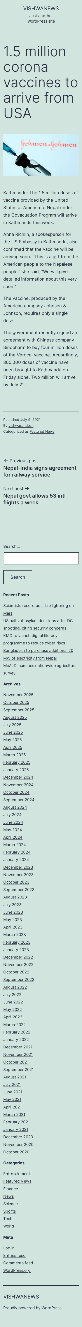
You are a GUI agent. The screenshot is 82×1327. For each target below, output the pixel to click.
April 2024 (13, 837)
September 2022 (18, 979)
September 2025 (18, 710)
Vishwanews (41, 8)
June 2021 (12, 1092)
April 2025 (12, 747)
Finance (10, 1188)
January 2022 (16, 1039)
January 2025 (16, 769)
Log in (9, 1248)
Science (10, 1203)
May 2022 (12, 1009)
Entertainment (16, 1173)
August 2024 (15, 807)
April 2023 (12, 927)
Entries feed (14, 1255)
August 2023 (15, 897)
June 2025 (13, 732)
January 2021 (15, 1129)
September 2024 (19, 799)
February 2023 (16, 942)
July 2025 (12, 724)
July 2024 (12, 814)
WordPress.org (17, 1270)
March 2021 (14, 1114)
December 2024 (18, 777)
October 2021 (16, 1062)
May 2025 (12, 739)
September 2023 (18, 889)
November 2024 (18, 785)
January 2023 (16, 949)
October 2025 (16, 702)
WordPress (51, 1308)
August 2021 (14, 1077)
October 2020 (16, 1152)
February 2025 (16, 762)
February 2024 (17, 852)
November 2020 (18, 1144)
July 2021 (12, 1084)
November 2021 (18, 1054)
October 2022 (16, 972)
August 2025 (15, 717)
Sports (9, 1211)
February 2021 (16, 1122)
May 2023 (12, 919)
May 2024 (12, 829)
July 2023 (12, 904)
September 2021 (18, 1069)
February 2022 (16, 1032)
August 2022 (15, 987)
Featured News (42, 431)
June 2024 (13, 822)
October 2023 (16, 882)
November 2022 (18, 964)
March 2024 (14, 844)
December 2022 (18, 957)
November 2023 (18, 874)
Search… (11, 546)
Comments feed (18, 1263)
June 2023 (13, 912)
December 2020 (18, 1137)
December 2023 (18, 867)
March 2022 (14, 1024)
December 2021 (17, 1047)
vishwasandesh (21, 425)
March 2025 (14, 754)
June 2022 (13, 1002)
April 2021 (12, 1107)
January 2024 (16, 859)
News (8, 1196)
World (8, 1226)
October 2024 (16, 792)
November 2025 (18, 694)
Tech (7, 1218)
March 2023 (14, 934)
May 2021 (12, 1099)
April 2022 (12, 1017)
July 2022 (12, 994)
